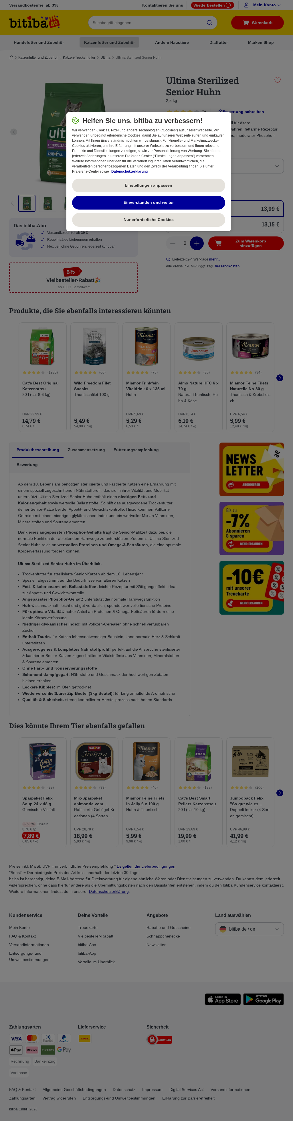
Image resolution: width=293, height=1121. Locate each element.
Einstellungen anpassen (148, 185)
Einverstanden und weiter (149, 202)
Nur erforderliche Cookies (149, 219)
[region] (148, 171)
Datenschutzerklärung (129, 171)
